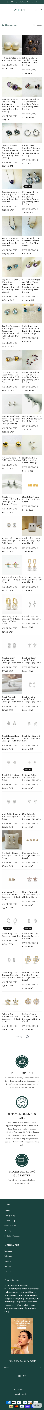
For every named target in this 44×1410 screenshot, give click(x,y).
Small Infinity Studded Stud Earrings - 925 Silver (11, 660)
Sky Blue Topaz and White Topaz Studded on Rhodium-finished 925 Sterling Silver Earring (11, 286)
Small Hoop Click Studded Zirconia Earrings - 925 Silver (11, 975)
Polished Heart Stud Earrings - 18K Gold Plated (11, 1309)
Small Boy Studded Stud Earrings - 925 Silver (31, 738)
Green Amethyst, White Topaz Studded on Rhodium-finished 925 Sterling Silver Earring (30, 198)
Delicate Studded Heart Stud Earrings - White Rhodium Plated (31, 1101)
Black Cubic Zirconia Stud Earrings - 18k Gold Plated (32, 540)
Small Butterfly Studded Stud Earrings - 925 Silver (31, 660)
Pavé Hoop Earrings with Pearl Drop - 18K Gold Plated (32, 579)
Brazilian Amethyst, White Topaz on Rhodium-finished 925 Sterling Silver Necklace (11, 197)
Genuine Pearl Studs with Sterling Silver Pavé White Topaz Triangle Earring (11, 420)
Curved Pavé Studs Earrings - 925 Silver (31, 617)
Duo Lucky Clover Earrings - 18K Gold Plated (31, 855)
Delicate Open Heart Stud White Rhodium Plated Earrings (32, 418)
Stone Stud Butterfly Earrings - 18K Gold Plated (11, 579)
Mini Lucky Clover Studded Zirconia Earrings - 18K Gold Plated (31, 976)
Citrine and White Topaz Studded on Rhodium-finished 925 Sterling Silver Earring (10, 377)
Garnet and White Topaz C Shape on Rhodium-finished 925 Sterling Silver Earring (30, 377)
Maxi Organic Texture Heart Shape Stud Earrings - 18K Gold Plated (11, 1269)
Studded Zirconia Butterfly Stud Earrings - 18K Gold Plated (11, 1227)
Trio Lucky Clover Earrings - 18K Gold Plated (11, 855)
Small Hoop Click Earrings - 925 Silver (11, 934)
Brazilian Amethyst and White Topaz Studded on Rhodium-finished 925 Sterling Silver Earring (10, 105)
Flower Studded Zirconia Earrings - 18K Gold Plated (31, 894)
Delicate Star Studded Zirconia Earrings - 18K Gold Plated (11, 1018)
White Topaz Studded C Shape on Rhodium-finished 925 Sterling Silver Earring (31, 150)
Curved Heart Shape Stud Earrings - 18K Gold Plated (31, 1267)
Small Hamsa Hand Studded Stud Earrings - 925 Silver (11, 738)
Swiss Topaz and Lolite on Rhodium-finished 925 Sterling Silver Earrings (32, 330)
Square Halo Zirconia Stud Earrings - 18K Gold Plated (11, 540)
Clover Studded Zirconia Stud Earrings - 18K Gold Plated (31, 1186)
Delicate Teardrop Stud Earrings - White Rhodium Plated (30, 1142)
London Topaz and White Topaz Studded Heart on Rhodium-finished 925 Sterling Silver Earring (10, 151)
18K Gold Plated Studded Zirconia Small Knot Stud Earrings (30, 61)
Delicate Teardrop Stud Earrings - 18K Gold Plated (11, 1184)
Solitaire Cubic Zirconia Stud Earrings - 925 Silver (31, 777)
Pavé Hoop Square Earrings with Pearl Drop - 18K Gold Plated (11, 620)
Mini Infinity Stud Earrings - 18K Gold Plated (31, 499)
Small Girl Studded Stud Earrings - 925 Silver (11, 777)
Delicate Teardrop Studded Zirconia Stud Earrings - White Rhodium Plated (10, 1143)
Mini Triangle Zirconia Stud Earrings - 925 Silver (31, 816)
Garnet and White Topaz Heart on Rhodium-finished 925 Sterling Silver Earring (30, 104)
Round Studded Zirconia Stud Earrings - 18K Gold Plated (11, 1059)
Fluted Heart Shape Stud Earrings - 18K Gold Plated (31, 1226)
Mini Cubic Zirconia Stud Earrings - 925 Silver (11, 816)
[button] (2, 9)
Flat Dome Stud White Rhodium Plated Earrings (29, 460)
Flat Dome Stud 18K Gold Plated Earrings (11, 459)
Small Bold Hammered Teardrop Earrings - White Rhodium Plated (11, 500)
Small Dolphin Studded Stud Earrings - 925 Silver (31, 699)
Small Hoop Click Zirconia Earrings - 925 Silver (31, 936)
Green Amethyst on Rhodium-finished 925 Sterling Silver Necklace (31, 242)
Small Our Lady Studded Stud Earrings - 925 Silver (11, 699)
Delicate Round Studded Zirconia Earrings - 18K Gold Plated (31, 1018)
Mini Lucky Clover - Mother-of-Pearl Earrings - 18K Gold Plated (11, 896)
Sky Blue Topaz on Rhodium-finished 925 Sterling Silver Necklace (10, 242)
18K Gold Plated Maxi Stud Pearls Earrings (11, 59)
